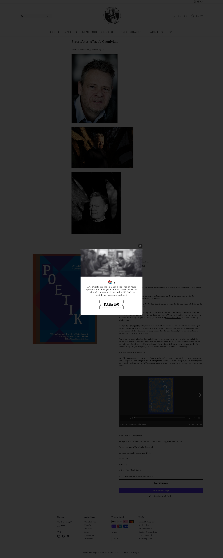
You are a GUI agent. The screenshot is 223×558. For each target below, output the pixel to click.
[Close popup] (140, 246)
